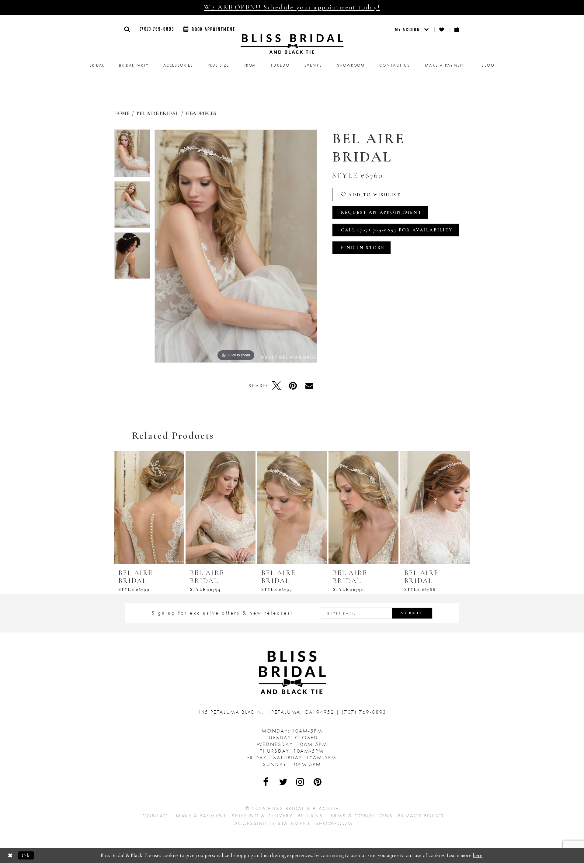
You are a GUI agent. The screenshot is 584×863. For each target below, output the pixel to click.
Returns (310, 815)
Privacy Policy (421, 815)
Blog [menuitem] (488, 65)
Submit (412, 613)
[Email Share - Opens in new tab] (309, 385)
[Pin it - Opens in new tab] (293, 385)
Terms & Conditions (360, 815)
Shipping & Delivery (262, 815)
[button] (127, 29)
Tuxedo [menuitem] (280, 65)
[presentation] (149, 507)
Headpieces (201, 113)
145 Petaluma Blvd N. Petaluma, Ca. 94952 (267, 712)
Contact (156, 815)
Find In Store (362, 247)
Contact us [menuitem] (394, 65)
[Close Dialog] (10, 855)
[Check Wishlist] (442, 29)
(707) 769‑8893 (157, 29)
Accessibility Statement (272, 823)
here (477, 855)
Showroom (334, 823)
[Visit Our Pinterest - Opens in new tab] (317, 781)
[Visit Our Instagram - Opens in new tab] (300, 781)
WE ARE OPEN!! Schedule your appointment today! (292, 7)
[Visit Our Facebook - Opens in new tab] (266, 781)
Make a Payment (201, 815)
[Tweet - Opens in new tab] (276, 385)
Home (121, 113)
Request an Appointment (381, 212)
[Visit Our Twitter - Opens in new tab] (283, 781)
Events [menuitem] (313, 65)
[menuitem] (412, 29)
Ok (26, 855)
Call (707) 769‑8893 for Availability (397, 230)
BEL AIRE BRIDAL (158, 113)
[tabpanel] (132, 155)
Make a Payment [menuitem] (446, 65)
